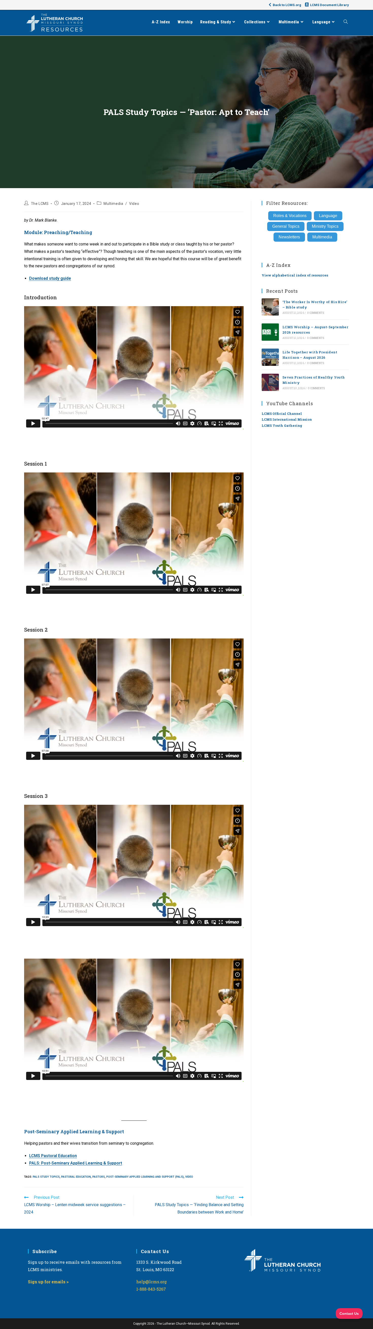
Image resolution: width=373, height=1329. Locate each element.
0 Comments (315, 313)
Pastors (98, 1176)
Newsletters (289, 237)
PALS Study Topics (46, 1176)
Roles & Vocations (290, 216)
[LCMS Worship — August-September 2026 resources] (270, 332)
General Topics (285, 226)
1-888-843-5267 (151, 1289)
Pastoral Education (76, 1176)
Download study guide (50, 278)
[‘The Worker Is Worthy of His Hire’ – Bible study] (270, 307)
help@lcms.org (151, 1281)
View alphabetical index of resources (295, 275)
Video (134, 204)
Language (328, 216)
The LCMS (40, 204)
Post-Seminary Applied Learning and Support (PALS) (145, 1176)
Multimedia (113, 204)
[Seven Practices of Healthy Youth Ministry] (270, 382)
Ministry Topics (325, 226)
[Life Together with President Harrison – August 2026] (270, 357)
